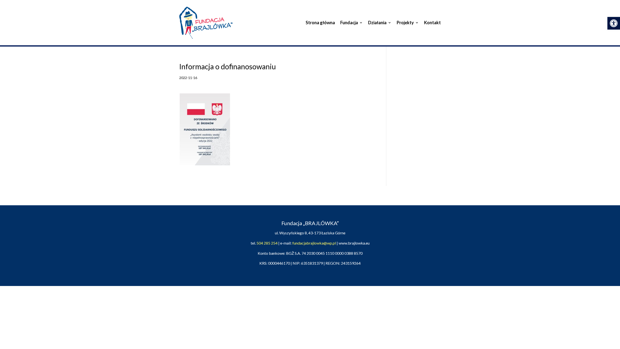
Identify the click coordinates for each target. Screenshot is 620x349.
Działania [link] (377, 22)
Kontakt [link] (432, 22)
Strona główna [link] (320, 22)
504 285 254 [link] (267, 243)
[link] (613, 23)
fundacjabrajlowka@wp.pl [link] (314, 243)
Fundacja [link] (349, 22)
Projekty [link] (405, 22)
